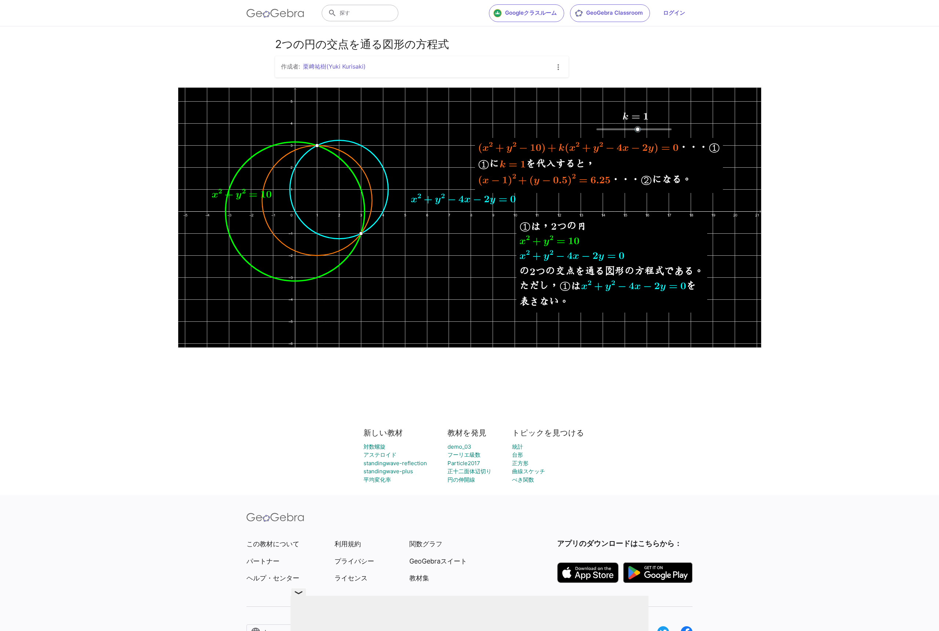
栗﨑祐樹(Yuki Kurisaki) (334, 66)
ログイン (674, 12)
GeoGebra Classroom (614, 12)
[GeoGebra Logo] (275, 13)
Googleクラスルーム (531, 12)
